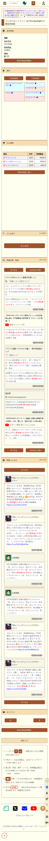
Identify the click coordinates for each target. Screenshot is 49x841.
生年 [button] (31, 154)
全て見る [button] (13, 270)
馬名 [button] (5, 154)
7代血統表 (35, 78)
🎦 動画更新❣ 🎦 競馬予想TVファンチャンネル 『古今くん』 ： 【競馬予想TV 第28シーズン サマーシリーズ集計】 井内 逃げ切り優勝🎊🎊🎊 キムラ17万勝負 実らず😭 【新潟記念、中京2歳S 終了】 (25, 14)
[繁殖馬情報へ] (10, 85)
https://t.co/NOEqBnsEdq (17, 544)
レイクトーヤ (31, 97)
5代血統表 (14, 78)
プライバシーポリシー (24, 815)
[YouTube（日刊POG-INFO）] (34, 808)
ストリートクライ (32, 93)
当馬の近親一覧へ (24, 172)
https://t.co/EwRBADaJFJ (28, 649)
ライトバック (11, 157)
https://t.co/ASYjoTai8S (16, 689)
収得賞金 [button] (39, 154)
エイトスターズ (12, 165)
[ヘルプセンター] (42, 808)
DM (20, 826)
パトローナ (30, 88)
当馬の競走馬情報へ (24, 61)
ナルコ (8, 93)
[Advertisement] (24, 119)
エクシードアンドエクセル (14, 84)
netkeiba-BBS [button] (35, 270)
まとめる (24, 245)
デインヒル (30, 83)
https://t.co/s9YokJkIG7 (17, 505)
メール (29, 826)
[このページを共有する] (4, 835)
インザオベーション (14, 161)
